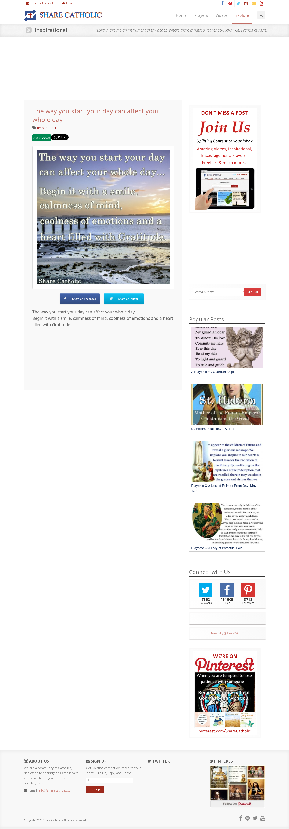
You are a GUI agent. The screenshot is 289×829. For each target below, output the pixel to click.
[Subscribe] (253, 3)
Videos (222, 15)
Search (253, 292)
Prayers (201, 15)
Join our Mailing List (43, 3)
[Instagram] (245, 3)
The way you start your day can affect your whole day (95, 115)
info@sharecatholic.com (56, 790)
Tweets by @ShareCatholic (227, 633)
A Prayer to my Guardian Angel (212, 371)
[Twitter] (238, 3)
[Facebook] (222, 3)
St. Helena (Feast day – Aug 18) (213, 428)
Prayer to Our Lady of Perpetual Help (216, 547)
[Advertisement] (144, 68)
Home (181, 15)
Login (69, 3)
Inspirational (46, 127)
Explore (242, 15)
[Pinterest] (230, 3)
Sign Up (95, 789)
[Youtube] (261, 3)
